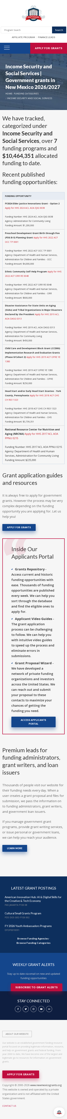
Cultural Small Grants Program (23, 913)
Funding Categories (26, 93)
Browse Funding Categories (34, 942)
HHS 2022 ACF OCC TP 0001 (37, 250)
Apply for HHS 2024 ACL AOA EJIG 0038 (25, 207)
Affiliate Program (23, 37)
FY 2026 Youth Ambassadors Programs (28, 926)
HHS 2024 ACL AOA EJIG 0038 (38, 216)
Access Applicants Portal (33, 722)
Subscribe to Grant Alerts (36, 987)
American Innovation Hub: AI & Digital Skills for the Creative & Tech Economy (33, 898)
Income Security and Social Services (29, 98)
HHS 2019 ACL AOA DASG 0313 (39, 327)
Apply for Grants (48, 48)
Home (8, 93)
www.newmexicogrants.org (46, 1085)
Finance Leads (46, 37)
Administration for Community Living (31, 220)
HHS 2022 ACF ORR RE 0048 (37, 284)
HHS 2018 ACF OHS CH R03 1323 (39, 408)
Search (59, 29)
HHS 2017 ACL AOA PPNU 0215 (44, 447)
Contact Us (9, 1105)
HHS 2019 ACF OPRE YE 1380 (38, 370)
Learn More (14, 848)
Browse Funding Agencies (33, 938)
